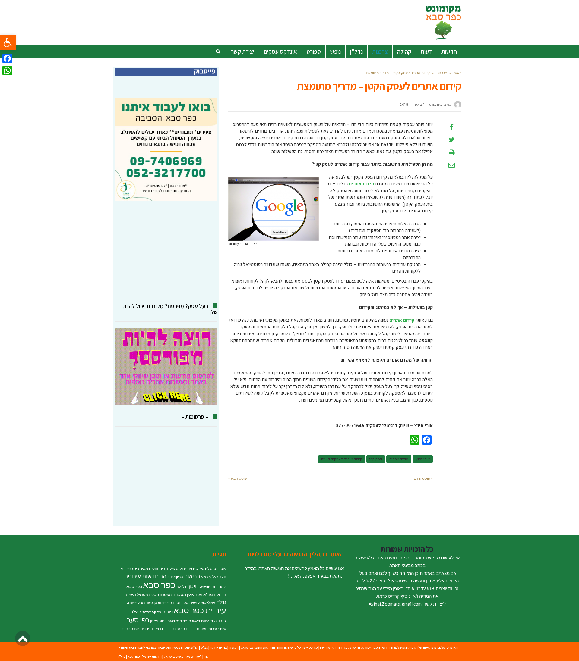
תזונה (180, 629)
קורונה (220, 620)
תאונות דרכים (197, 628)
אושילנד (172, 568)
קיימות (207, 620)
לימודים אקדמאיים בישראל (183, 656)
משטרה (166, 594)
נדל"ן (221, 602)
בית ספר (133, 568)
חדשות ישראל (152, 656)
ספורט (167, 602)
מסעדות (179, 594)
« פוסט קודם (423, 478)
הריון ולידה (175, 577)
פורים (167, 611)
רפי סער (138, 620)
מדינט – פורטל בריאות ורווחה (297, 647)
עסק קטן (375, 459)
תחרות (139, 629)
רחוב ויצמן (158, 621)
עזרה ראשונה (136, 603)
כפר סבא (159, 584)
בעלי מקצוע (209, 577)
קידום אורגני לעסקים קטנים (341, 459)
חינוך (193, 585)
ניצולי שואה (206, 602)
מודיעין (325, 647)
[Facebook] (7, 58)
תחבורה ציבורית (160, 628)
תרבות (127, 628)
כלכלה (181, 586)
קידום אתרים (361, 183)
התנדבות (218, 586)
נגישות (131, 594)
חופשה (205, 586)
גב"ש (204, 647)
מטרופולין (194, 594)
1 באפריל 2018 (412, 104)
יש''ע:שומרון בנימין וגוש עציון (178, 647)
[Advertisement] (166, 252)
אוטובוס (220, 568)
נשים (193, 602)
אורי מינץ (423, 459)
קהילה (136, 611)
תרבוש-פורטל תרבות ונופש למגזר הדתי (410, 647)
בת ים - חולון (218, 647)
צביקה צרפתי (151, 612)
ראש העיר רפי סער (184, 620)
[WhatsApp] (7, 70)
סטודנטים (180, 602)
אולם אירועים (203, 568)
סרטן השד (153, 602)
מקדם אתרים (398, 459)
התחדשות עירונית (145, 576)
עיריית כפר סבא (200, 610)
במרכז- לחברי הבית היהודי (137, 647)
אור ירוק (185, 568)
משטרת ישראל (148, 594)
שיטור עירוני (217, 629)
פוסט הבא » (237, 478)
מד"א (208, 594)
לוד (206, 656)
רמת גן (234, 647)
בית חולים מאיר (152, 568)
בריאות (192, 576)
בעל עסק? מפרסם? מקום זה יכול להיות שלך (170, 308)
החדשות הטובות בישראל (258, 647)
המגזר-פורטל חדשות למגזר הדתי (356, 647)
